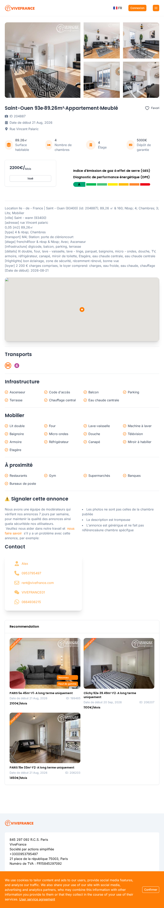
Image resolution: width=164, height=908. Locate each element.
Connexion (137, 8)
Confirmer (150, 889)
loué (30, 178)
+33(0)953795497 (24, 854)
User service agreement (37, 899)
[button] (117, 8)
